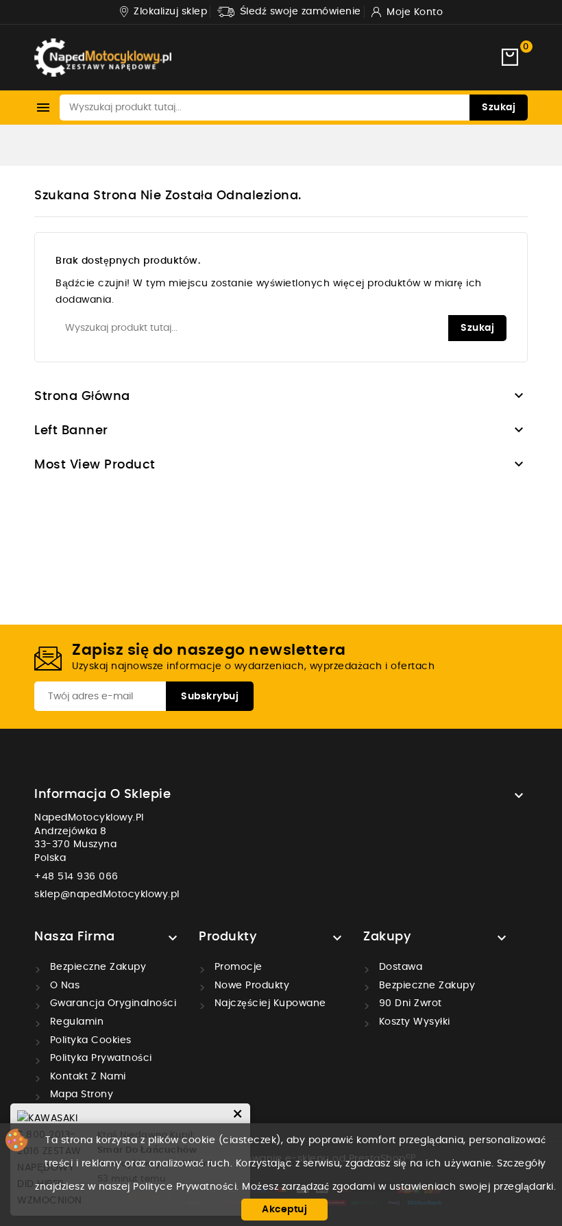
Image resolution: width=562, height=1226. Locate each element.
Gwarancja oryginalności (111, 1003)
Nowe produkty (250, 985)
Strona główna (82, 396)
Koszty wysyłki (413, 1022)
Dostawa (399, 967)
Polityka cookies (89, 1040)
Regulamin (75, 1022)
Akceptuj (284, 1209)
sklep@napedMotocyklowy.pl (107, 894)
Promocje (236, 967)
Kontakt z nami (86, 1076)
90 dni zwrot (409, 1003)
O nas (63, 985)
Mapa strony (80, 1094)
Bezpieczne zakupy (96, 967)
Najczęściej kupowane (268, 1003)
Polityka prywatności (99, 1058)
